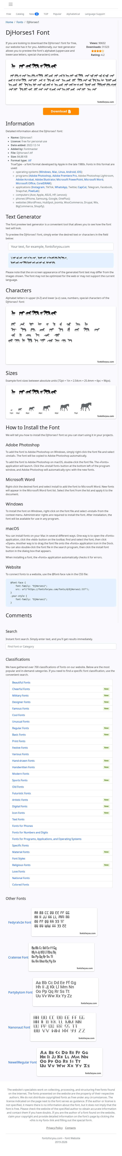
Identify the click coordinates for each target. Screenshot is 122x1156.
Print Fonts (18, 741)
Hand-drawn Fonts (23, 760)
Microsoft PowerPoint (69, 179)
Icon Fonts (18, 813)
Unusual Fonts (21, 721)
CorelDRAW (43, 183)
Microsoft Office (25, 183)
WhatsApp (61, 187)
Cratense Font (18, 957)
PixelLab (33, 191)
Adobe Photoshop (40, 175)
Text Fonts (18, 819)
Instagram (38, 187)
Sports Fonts (19, 780)
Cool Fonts (18, 715)
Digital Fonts (19, 806)
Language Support (95, 13)
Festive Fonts (20, 747)
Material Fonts (21, 852)
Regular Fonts (20, 728)
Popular (57, 13)
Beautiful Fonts (21, 682)
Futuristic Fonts (21, 793)
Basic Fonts (19, 734)
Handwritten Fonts (23, 767)
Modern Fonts (20, 773)
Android (71, 172)
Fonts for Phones (22, 826)
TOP (46, 13)
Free (8, 13)
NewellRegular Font (22, 1062)
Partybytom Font (20, 992)
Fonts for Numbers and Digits (30, 832)
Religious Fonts (21, 865)
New (33, 13)
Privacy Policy (54, 1128)
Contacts (70, 1128)
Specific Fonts (20, 845)
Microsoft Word (93, 179)
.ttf (29, 160)
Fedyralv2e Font (19, 922)
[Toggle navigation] (11, 4)
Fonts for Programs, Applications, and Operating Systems (46, 839)
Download (59, 111)
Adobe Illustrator (45, 179)
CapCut (82, 187)
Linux (61, 172)
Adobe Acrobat (25, 179)
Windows (45, 172)
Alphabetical (73, 13)
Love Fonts (18, 871)
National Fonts (21, 878)
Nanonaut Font (19, 1027)
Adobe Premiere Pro (64, 175)
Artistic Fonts (20, 800)
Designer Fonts (21, 702)
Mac (54, 172)
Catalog (20, 13)
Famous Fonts (20, 708)
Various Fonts (20, 754)
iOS (79, 172)
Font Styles (18, 858)
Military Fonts (20, 695)
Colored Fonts (20, 884)
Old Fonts (18, 787)
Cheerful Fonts (21, 689)
